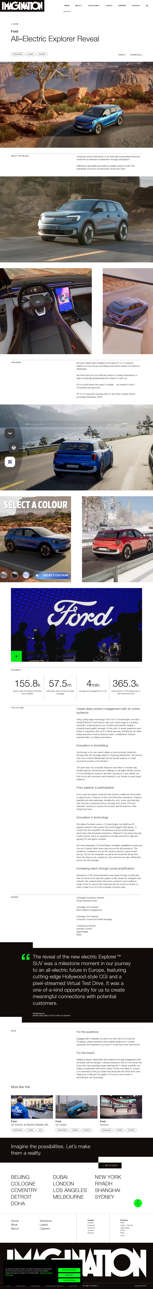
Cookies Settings (69, 1280)
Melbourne (68, 1197)
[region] (42, 1272)
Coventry (24, 1190)
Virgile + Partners (126, 1225)
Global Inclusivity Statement (55, 1286)
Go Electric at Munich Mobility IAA (29, 1125)
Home (15, 1221)
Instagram (91, 1225)
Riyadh (103, 1184)
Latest (44, 1225)
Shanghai (107, 1190)
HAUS (122, 1230)
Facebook (91, 1228)
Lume (122, 1235)
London (63, 1184)
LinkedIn (91, 1223)
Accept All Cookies (69, 1270)
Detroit (21, 1197)
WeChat (91, 1233)
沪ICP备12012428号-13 (90, 1286)
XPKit (122, 1223)
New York (108, 1177)
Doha (18, 1204)
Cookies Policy (35, 1286)
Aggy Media (124, 1228)
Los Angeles (70, 1190)
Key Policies (73, 1286)
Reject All (69, 1275)
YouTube (91, 1230)
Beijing (20, 1177)
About (15, 1228)
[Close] (78, 1263)
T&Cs (8, 1286)
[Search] (147, 6)
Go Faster (61, 1125)
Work (14, 1225)
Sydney (104, 1197)
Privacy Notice (20, 1286)
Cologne (23, 1184)
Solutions (46, 1221)
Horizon (104, 1125)
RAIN (122, 1233)
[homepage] (22, 6)
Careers (45, 1228)
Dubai (60, 1177)
